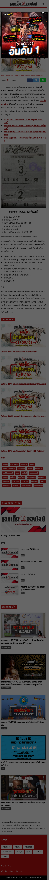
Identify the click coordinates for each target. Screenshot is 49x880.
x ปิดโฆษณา (44, 13)
